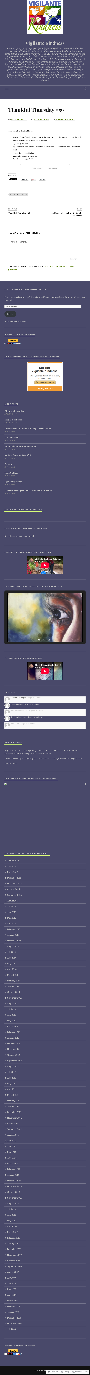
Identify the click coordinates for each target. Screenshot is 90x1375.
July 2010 (11, 1209)
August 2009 (13, 1272)
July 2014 (11, 952)
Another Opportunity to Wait (17, 455)
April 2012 (12, 1089)
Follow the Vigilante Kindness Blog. (25, 289)
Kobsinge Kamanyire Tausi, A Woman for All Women (28, 490)
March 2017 (12, 872)
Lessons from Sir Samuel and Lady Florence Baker (27, 428)
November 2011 (14, 1118)
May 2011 (11, 1152)
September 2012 (14, 1060)
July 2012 (11, 1072)
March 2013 (12, 1026)
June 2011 (11, 1146)
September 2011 (14, 1129)
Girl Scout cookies (18, 194)
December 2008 (14, 1318)
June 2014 (11, 958)
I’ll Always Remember (14, 411)
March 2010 (12, 1232)
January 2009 (13, 1312)
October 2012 (13, 1055)
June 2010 (11, 1215)
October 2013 (13, 992)
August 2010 (13, 1203)
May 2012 (11, 1083)
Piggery (8, 464)
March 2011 (12, 1163)
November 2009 (14, 1255)
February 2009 (13, 1306)
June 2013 (11, 1015)
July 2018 (11, 866)
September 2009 (14, 1266)
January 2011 (13, 1175)
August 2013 (13, 1003)
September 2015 (14, 895)
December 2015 (14, 878)
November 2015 (14, 883)
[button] (40, 635)
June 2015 (11, 912)
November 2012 (14, 1049)
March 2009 (12, 1300)
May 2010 (11, 1220)
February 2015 (13, 929)
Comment (73, 259)
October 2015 (13, 889)
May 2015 (11, 918)
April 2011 (12, 1158)
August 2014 (13, 946)
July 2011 (11, 1140)
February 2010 (13, 1238)
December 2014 (14, 940)
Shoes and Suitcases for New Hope (20, 446)
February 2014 (13, 980)
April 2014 (12, 969)
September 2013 (14, 998)
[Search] (83, 89)
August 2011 (13, 1135)
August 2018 (13, 860)
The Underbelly (11, 437)
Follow (10, 314)
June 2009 (11, 1283)
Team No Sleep (11, 473)
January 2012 (13, 1106)
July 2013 (11, 1009)
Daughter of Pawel (13, 419)
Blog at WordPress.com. (45, 1370)
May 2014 (11, 963)
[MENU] (6, 89)
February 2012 (13, 1100)
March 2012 (12, 1095)
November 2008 (14, 1323)
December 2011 (14, 1112)
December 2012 (14, 1043)
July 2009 (11, 1278)
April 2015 (12, 923)
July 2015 (11, 906)
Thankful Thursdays (65, 119)
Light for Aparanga (13, 481)
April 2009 (12, 1295)
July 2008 (11, 1329)
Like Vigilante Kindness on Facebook (23, 510)
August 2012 (13, 1066)
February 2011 (13, 1169)
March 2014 (12, 975)
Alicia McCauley (41, 119)
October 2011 (13, 1123)
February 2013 (13, 1032)
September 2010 (14, 1198)
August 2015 (13, 900)
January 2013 (13, 1038)
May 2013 (11, 1020)
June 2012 (11, 1078)
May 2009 (11, 1289)
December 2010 (14, 1180)
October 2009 (13, 1260)
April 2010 (12, 1226)
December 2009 (14, 1249)
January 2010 (13, 1243)
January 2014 (13, 986)
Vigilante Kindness (45, 43)
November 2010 (14, 1186)
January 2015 (13, 935)
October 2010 (13, 1192)
